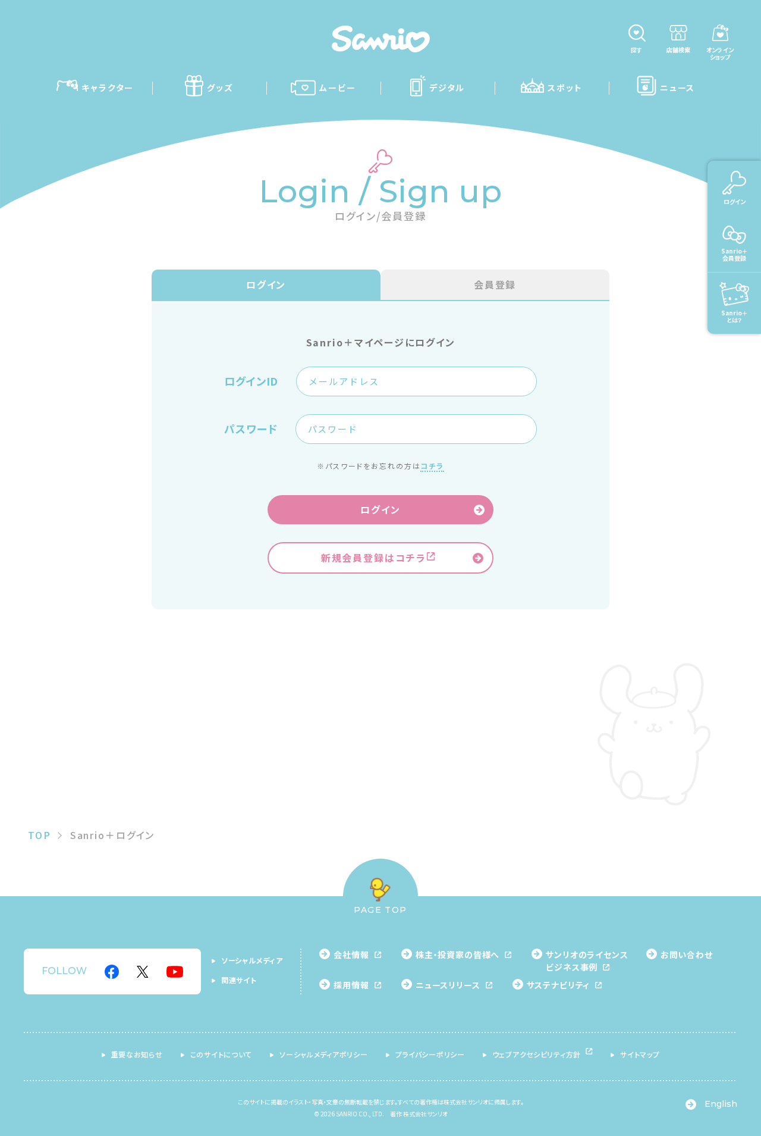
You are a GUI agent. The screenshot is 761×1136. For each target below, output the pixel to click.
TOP (39, 835)
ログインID (251, 381)
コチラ (432, 466)
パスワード (251, 429)
